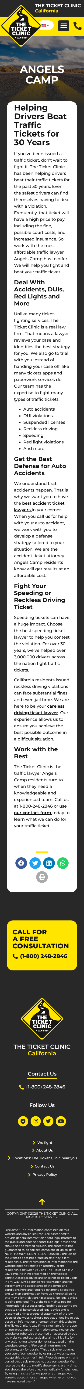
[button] (63, 25)
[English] (44, 25)
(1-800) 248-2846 (43, 956)
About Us (44, 1150)
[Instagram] (36, 1121)
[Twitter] (48, 1121)
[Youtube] (61, 1121)
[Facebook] (23, 1121)
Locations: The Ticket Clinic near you (45, 1158)
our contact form (33, 812)
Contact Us (45, 1166)
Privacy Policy (44, 1174)
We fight (44, 1142)
